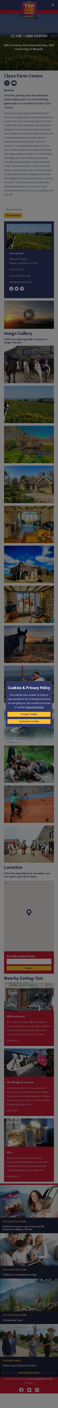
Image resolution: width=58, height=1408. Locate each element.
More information (35, 707)
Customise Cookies (29, 721)
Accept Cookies (29, 714)
